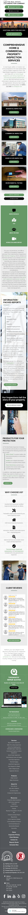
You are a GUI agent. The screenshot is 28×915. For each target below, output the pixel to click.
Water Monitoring (10, 465)
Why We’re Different (14, 788)
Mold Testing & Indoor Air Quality (14, 757)
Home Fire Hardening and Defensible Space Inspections (14, 748)
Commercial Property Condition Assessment (14, 751)
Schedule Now (14, 845)
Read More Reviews (14, 640)
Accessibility (11, 905)
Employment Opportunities (14, 793)
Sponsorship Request (14, 826)
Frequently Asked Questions (14, 714)
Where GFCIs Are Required (14, 716)
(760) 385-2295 (14, 872)
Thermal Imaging (14, 761)
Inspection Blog (14, 214)
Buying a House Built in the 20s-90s (14, 811)
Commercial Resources (14, 823)
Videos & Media (14, 806)
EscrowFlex (14, 828)
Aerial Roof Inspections (14, 764)
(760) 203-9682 (11, 866)
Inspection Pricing (14, 835)
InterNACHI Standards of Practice (14, 725)
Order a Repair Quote (14, 768)
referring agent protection (11, 476)
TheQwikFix (10, 363)
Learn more (13, 112)
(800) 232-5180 (14, 11)
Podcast (14, 808)
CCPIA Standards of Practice (14, 821)
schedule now (15, 15)
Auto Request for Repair (14, 766)
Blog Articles (14, 817)
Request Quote (15, 7)
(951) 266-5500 (11, 868)
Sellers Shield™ (10, 454)
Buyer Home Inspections (14, 742)
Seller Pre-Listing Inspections (14, 745)
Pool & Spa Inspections (14, 759)
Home (14, 832)
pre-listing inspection (16, 76)
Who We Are (14, 786)
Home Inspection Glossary (14, 819)
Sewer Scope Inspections (14, 755)
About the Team (14, 233)
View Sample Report (10, 384)
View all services (14, 195)
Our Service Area (14, 790)
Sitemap (17, 905)
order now (14, 687)
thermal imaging (9, 256)
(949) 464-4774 (12, 870)
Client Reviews (14, 837)
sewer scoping (20, 279)
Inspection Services (14, 771)
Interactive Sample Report (14, 242)
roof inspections (19, 551)
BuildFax (8, 460)
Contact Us (8, 483)
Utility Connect (14, 778)
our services (13, 34)
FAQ (14, 223)
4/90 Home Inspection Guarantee (14, 723)
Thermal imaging (10, 549)
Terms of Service (22, 903)
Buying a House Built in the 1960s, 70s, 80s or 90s (14, 717)
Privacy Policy (14, 903)
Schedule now (15, 405)
